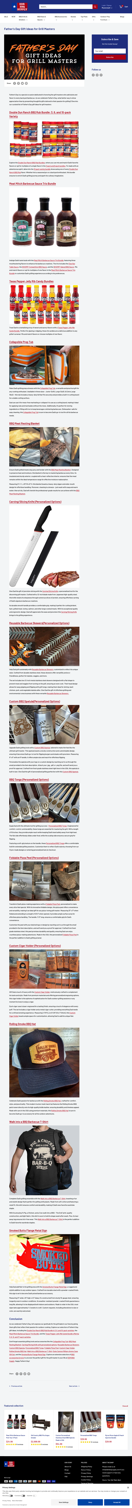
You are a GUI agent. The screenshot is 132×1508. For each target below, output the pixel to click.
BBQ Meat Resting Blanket (24, 423)
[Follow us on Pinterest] (101, 74)
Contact (67, 1473)
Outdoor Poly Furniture (105, 18)
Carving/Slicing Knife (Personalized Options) (35, 501)
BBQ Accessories (61, 17)
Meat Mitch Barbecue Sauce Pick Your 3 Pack (15, 1436)
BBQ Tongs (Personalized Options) (29, 779)
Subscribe (110, 57)
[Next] (128, 1430)
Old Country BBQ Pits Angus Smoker (40, 1436)
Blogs (122, 17)
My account (106, 8)
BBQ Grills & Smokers (23, 18)
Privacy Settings (87, 1476)
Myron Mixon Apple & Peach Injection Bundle (114, 1436)
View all (125, 1406)
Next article (73, 1386)
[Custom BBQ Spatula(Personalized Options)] (44, 724)
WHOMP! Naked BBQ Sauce (64, 267)
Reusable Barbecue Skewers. (58, 693)
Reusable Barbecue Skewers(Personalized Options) (39, 623)
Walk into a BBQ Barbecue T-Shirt (28, 1121)
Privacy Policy (86, 1473)
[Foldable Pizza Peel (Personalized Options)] (44, 881)
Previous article (16, 1386)
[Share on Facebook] (14, 83)
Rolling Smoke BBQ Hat (22, 1023)
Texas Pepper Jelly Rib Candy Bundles (31, 281)
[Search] (95, 6)
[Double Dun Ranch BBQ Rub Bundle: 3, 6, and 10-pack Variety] (44, 139)
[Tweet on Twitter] (22, 83)
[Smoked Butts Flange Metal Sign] (44, 1259)
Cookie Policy (86, 1480)
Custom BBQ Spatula (42, 748)
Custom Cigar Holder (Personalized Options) (35, 945)
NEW (13, 17)
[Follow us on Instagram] (97, 74)
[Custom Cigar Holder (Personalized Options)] (44, 969)
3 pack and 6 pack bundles (55, 166)
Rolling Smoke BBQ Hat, (52, 1101)
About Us (68, 1466)
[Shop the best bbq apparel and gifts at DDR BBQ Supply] (44, 1160)
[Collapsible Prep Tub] (44, 365)
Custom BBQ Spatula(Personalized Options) (34, 701)
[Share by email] (26, 83)
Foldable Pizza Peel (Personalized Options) (34, 857)
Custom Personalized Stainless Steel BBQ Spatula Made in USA (65, 1437)
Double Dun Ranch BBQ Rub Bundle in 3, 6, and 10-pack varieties (50, 1330)
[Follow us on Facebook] (93, 74)
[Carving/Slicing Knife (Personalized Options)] (44, 546)
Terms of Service (87, 1483)
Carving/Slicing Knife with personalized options (39, 1345)
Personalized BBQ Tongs (58, 826)
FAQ (66, 1476)
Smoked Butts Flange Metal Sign (28, 1230)
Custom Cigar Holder (42, 992)
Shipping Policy (86, 1466)
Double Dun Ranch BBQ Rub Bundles (31, 163)
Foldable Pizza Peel (53, 904)
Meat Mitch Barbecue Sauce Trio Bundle (32, 183)
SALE (6, 17)
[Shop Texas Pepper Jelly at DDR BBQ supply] (44, 304)
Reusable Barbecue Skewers (42, 669)
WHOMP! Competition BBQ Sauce (34, 267)
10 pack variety (39, 169)
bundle (47, 169)
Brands (73, 17)
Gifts (93, 17)
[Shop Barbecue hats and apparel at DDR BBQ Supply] (44, 1062)
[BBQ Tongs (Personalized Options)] (44, 803)
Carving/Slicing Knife (50, 591)
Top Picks (84, 17)
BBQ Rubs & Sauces (41, 18)
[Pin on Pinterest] (18, 83)
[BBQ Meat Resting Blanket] (44, 446)
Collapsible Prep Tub (21, 341)
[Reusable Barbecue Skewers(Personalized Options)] (44, 646)
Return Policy (86, 1470)
